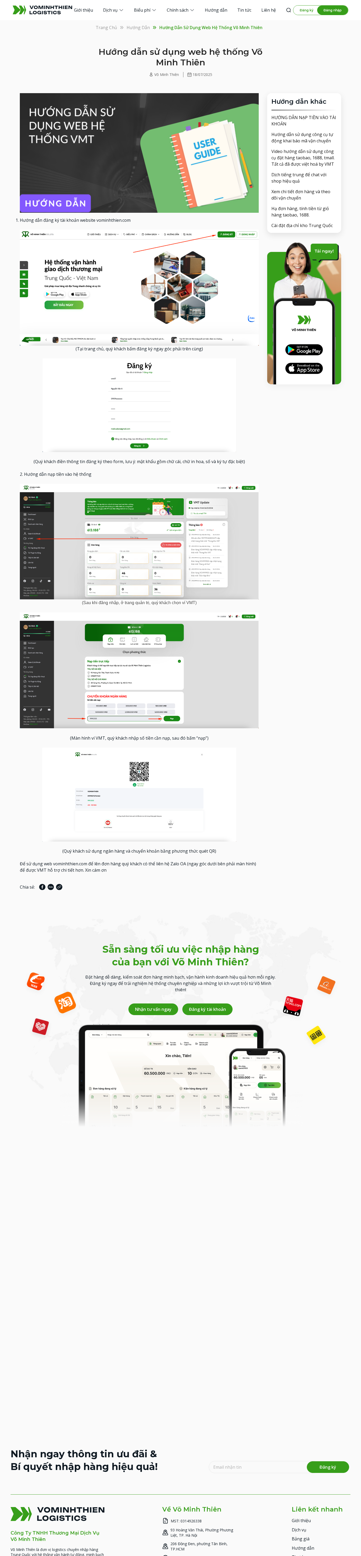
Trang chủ (106, 27)
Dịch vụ (299, 1530)
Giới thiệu (301, 1520)
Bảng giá (300, 1539)
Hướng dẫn (138, 27)
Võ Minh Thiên (166, 74)
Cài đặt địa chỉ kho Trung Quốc (302, 225)
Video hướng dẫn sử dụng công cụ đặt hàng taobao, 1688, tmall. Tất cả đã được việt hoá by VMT (303, 157)
